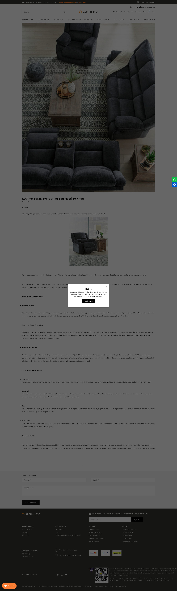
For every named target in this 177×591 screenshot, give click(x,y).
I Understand (88, 301)
